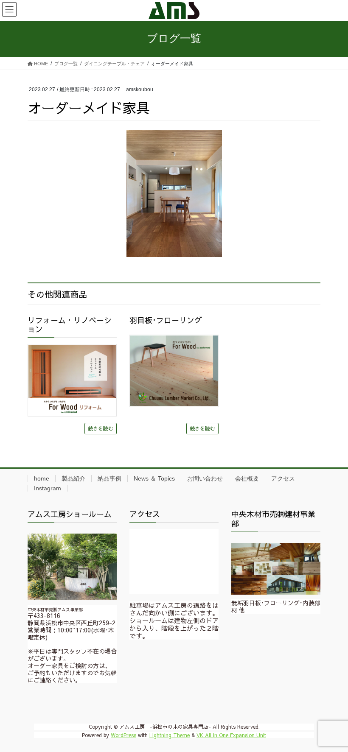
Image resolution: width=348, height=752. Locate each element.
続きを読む (100, 428)
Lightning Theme (169, 735)
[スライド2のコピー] (275, 569)
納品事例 (109, 478)
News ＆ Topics (154, 478)
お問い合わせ (205, 478)
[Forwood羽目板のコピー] (174, 371)
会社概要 (247, 478)
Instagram (47, 488)
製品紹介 (73, 478)
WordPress (123, 735)
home (41, 478)
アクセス (283, 478)
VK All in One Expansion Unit (231, 735)
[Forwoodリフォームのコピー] (72, 380)
